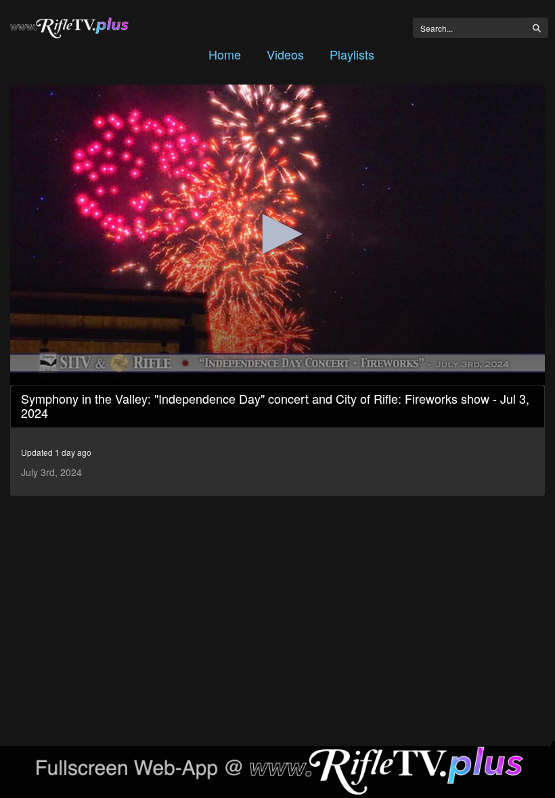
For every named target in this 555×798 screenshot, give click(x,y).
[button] (277, 234)
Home (224, 54)
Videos (285, 54)
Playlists (352, 54)
